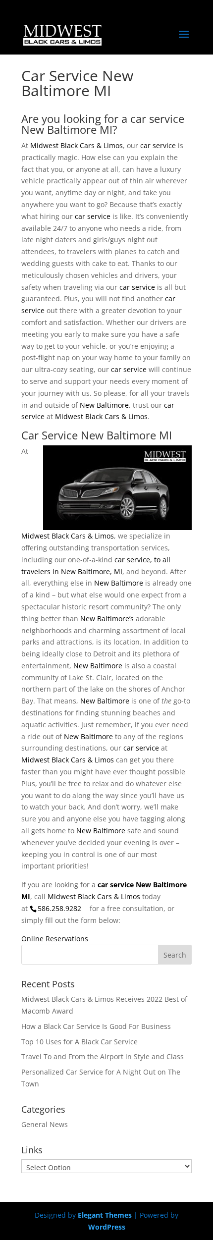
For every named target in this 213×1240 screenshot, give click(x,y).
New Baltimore (104, 405)
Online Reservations (54, 938)
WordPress (106, 1227)
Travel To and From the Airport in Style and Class (102, 1056)
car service (158, 145)
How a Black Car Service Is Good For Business (96, 1026)
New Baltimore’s (107, 618)
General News (44, 1124)
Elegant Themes (105, 1215)
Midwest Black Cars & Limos (76, 145)
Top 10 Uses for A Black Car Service (79, 1041)
